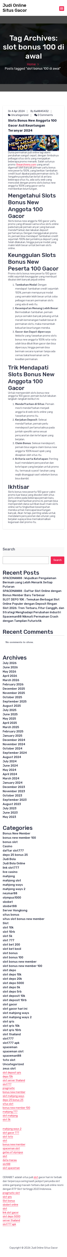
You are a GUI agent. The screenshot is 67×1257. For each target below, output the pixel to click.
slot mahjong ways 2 (17, 1017)
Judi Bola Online (14, 863)
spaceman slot (13, 1051)
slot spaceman (11, 1168)
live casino (10, 872)
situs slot (8, 1103)
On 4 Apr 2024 (16, 111)
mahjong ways (13, 884)
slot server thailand (14, 1080)
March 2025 (11, 727)
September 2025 (15, 701)
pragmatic (9, 1088)
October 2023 (12, 795)
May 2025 (9, 718)
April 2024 (10, 774)
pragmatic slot (11, 1192)
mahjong (9, 876)
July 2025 (9, 710)
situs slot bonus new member (23, 919)
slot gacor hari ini (15, 1008)
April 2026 (10, 676)
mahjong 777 (10, 1111)
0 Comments (45, 115)
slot (5, 1140)
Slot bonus (9, 1200)
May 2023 (9, 817)
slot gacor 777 (11, 1132)
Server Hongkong (15, 910)
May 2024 (9, 770)
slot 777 (8, 940)
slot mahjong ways (16, 1013)
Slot (6, 923)
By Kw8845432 (40, 111)
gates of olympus (13, 1152)
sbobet (8, 902)
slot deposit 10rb (15, 1000)
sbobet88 (10, 906)
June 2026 (10, 667)
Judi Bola (9, 859)
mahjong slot (12, 880)
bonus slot (10, 842)
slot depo (9, 970)
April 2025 (10, 723)
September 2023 (15, 799)
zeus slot (9, 1068)
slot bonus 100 (13, 957)
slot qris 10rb (12, 1030)
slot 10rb (9, 931)
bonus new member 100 (19, 837)
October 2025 (12, 697)
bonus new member (14, 1092)
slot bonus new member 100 (22, 966)
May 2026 (9, 671)
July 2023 (9, 808)
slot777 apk (11, 1043)
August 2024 (12, 757)
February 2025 (13, 731)
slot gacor (10, 1004)
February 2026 (13, 684)
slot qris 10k (11, 1025)
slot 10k (8, 927)
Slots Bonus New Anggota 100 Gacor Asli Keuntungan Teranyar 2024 (32, 125)
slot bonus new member (20, 961)
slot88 (6, 1164)
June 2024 (10, 765)
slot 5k (7, 936)
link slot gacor (11, 1212)
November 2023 (14, 791)
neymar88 (10, 893)
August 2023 (12, 804)
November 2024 (14, 744)
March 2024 (11, 778)
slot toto (8, 1136)
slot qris (8, 1021)
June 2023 (10, 812)
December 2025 (14, 688)
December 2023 (14, 787)
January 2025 (12, 735)
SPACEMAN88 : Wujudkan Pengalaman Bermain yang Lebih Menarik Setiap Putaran (29, 582)
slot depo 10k (12, 974)
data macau (10, 1160)
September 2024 (15, 752)
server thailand (11, 1220)
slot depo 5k (11, 987)
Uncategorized (19, 115)
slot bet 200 (11, 944)
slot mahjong (10, 1115)
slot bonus (10, 953)
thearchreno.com (26, 164)
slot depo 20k (12, 978)
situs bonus (11, 914)
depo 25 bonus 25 (15, 855)
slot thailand (12, 1034)
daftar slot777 (13, 850)
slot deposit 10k (14, 996)
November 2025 (14, 693)
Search (9, 549)
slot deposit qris (12, 1072)
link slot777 (11, 867)
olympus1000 (12, 897)
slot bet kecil (12, 949)
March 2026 (11, 680)
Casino (7, 846)
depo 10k (8, 1076)
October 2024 (12, 748)
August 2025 (12, 705)
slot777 (8, 1038)
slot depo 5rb (12, 991)
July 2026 (10, 663)
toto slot (9, 1060)
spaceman (10, 1047)
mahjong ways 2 (14, 889)
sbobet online (10, 1204)
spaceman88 (12, 1055)
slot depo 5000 (13, 983)
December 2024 (14, 740)
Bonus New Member (16, 833)
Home (31, 64)
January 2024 (13, 782)
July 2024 (10, 761)
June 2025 (10, 714)
